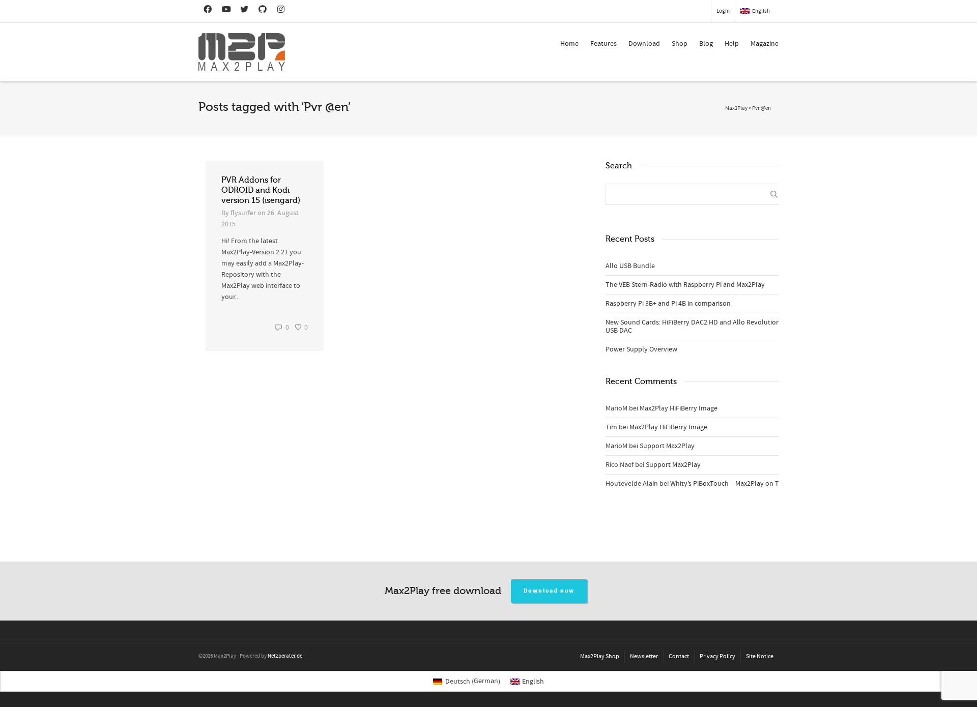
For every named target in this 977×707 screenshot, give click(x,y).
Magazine (765, 43)
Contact (679, 656)
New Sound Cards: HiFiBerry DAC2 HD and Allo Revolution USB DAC (693, 326)
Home (569, 43)
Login (723, 11)
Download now (549, 590)
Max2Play (736, 108)
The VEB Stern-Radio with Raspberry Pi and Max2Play (685, 284)
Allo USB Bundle (630, 266)
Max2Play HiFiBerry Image (678, 408)
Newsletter (644, 656)
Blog (706, 43)
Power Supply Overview (641, 349)
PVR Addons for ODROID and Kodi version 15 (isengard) (260, 190)
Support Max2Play (667, 446)
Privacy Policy (717, 656)
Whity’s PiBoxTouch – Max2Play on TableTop (736, 483)
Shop (679, 43)
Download (644, 43)
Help (732, 43)
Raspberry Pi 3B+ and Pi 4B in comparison (668, 303)
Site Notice (759, 656)
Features (603, 43)
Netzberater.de (285, 656)
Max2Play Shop (599, 656)
